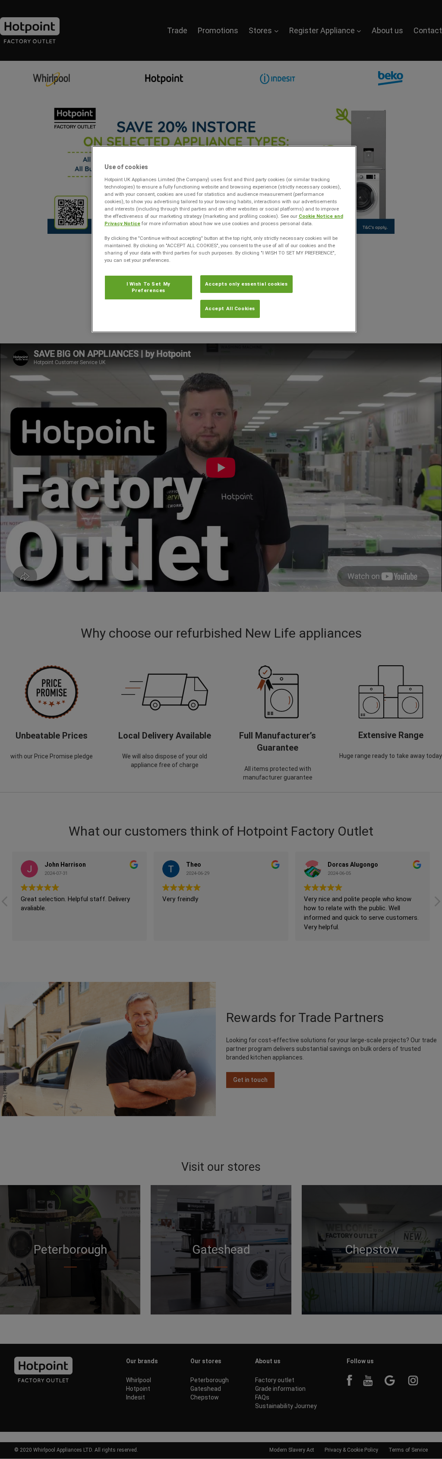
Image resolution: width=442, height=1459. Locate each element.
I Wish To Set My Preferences (148, 287)
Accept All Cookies (230, 308)
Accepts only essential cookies (246, 284)
